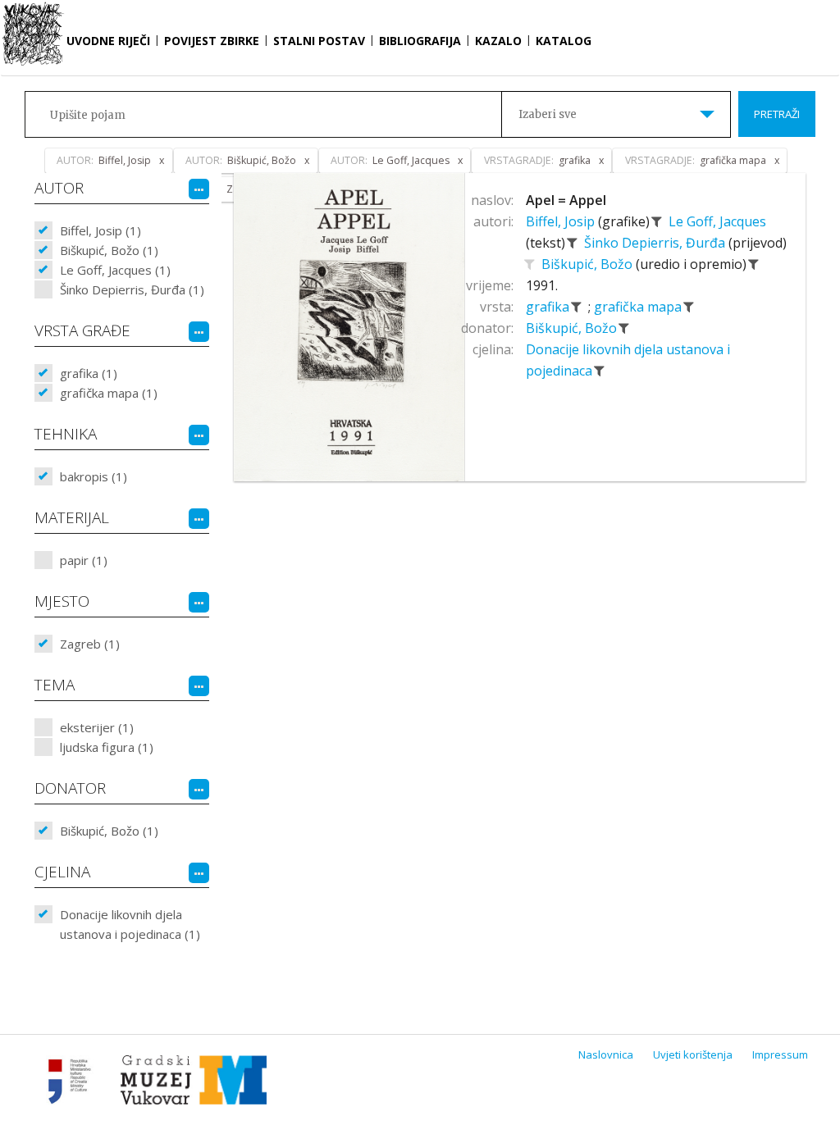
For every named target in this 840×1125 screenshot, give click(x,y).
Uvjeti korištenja (693, 1054)
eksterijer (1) (97, 727)
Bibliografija (420, 40)
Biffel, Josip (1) (100, 230)
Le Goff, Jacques (717, 221)
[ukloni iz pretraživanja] (657, 221)
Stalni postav (319, 40)
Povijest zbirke (211, 40)
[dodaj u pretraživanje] (530, 264)
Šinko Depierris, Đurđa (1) (132, 289)
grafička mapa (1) (109, 393)
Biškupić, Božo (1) (109, 250)
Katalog (563, 40)
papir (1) (83, 560)
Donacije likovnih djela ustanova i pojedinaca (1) (130, 924)
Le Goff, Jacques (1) (115, 270)
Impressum (780, 1054)
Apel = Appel (566, 200)
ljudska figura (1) (106, 747)
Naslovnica (605, 1054)
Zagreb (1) (90, 643)
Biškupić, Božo (588, 264)
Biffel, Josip (562, 221)
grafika (549, 307)
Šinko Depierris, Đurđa (656, 243)
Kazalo (498, 40)
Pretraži (777, 114)
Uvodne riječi (108, 40)
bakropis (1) (93, 476)
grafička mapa (639, 307)
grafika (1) (88, 373)
